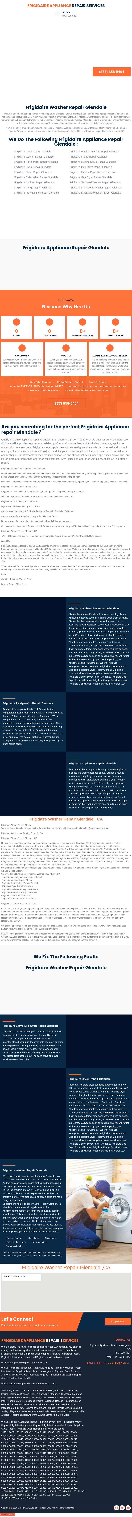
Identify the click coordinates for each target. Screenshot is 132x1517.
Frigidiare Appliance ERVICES (40, 1340)
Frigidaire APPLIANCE (66, 5)
